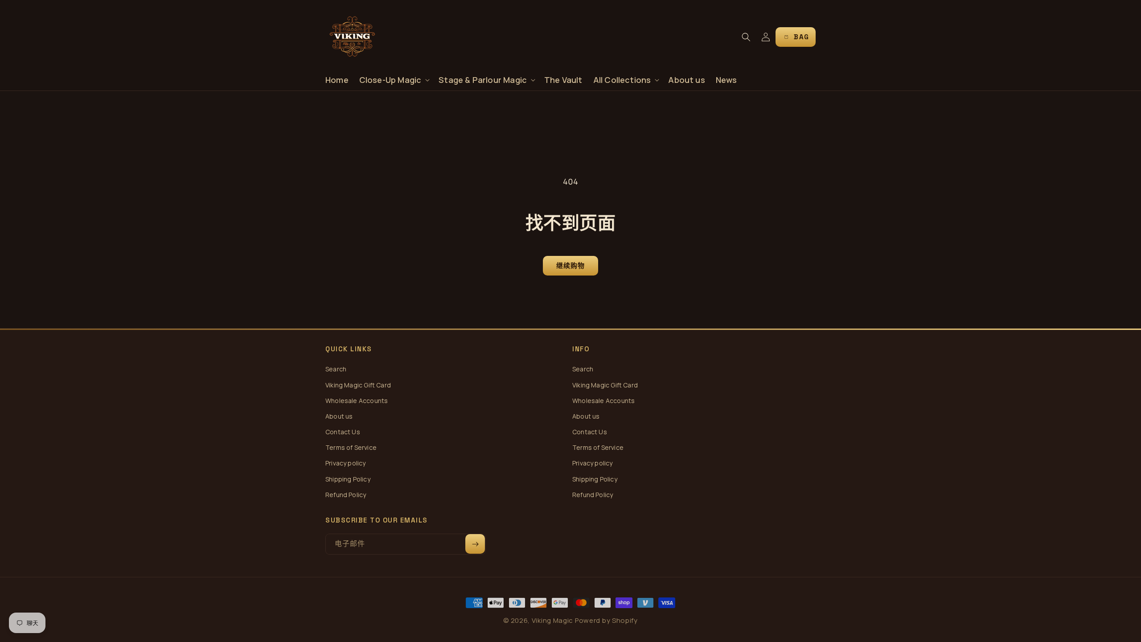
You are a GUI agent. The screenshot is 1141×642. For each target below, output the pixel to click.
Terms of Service (351, 447)
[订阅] (475, 544)
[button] (394, 80)
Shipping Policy (347, 479)
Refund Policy (345, 494)
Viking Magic (552, 620)
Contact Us (342, 432)
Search (335, 369)
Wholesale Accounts (356, 400)
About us (339, 416)
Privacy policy (345, 463)
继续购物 (570, 265)
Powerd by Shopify (606, 620)
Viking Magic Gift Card (358, 385)
